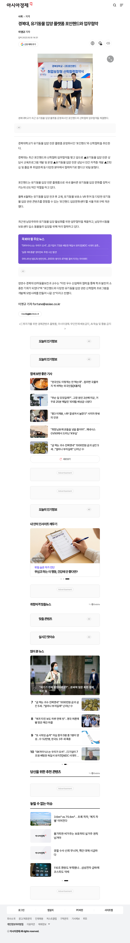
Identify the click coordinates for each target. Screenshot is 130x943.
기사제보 (76, 918)
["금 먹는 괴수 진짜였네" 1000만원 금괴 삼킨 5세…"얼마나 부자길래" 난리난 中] (39, 453)
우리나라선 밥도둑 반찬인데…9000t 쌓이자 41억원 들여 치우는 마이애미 (54, 258)
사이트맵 (109, 910)
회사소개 (11, 918)
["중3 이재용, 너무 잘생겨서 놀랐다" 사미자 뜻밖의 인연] (39, 421)
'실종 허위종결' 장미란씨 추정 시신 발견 (39, 252)
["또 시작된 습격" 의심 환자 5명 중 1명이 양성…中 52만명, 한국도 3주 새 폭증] (91, 743)
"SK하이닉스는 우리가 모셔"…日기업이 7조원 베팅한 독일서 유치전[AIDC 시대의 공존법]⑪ (57, 755)
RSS (85, 918)
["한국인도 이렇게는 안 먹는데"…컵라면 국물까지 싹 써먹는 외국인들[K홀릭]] (39, 389)
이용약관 (31, 924)
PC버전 (79, 910)
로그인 (21, 910)
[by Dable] (94, 773)
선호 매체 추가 (30, 44)
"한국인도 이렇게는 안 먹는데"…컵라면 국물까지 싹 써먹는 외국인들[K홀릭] (74, 383)
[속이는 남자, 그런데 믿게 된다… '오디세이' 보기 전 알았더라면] (40, 859)
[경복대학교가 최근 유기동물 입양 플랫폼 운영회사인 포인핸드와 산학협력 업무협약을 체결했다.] (65, 84)
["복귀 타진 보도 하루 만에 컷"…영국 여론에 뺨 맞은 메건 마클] (91, 726)
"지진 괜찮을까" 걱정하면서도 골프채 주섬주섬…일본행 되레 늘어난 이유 (76, 819)
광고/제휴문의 (25, 918)
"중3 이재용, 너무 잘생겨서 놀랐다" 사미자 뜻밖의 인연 (75, 415)
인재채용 (39, 918)
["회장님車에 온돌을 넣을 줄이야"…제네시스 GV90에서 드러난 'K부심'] (39, 437)
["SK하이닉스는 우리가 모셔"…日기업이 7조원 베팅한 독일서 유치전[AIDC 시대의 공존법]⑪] (91, 759)
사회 (20, 16)
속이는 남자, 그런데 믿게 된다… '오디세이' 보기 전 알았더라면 (76, 852)
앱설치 (50, 910)
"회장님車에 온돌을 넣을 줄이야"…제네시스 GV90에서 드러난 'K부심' (73, 431)
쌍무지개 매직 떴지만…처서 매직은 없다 (76, 835)
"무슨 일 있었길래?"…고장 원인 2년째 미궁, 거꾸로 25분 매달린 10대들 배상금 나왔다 (74, 399)
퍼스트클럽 (52, 918)
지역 (28, 16)
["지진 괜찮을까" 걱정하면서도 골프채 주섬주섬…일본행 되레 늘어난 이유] (40, 825)
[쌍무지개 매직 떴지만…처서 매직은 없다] (40, 842)
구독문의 (64, 918)
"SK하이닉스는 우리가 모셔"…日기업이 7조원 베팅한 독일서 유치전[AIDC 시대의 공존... (61, 245)
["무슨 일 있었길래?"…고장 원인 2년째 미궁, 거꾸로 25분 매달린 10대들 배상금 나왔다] (39, 405)
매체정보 (42, 924)
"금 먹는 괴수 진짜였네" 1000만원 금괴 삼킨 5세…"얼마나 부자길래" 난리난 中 (75, 447)
